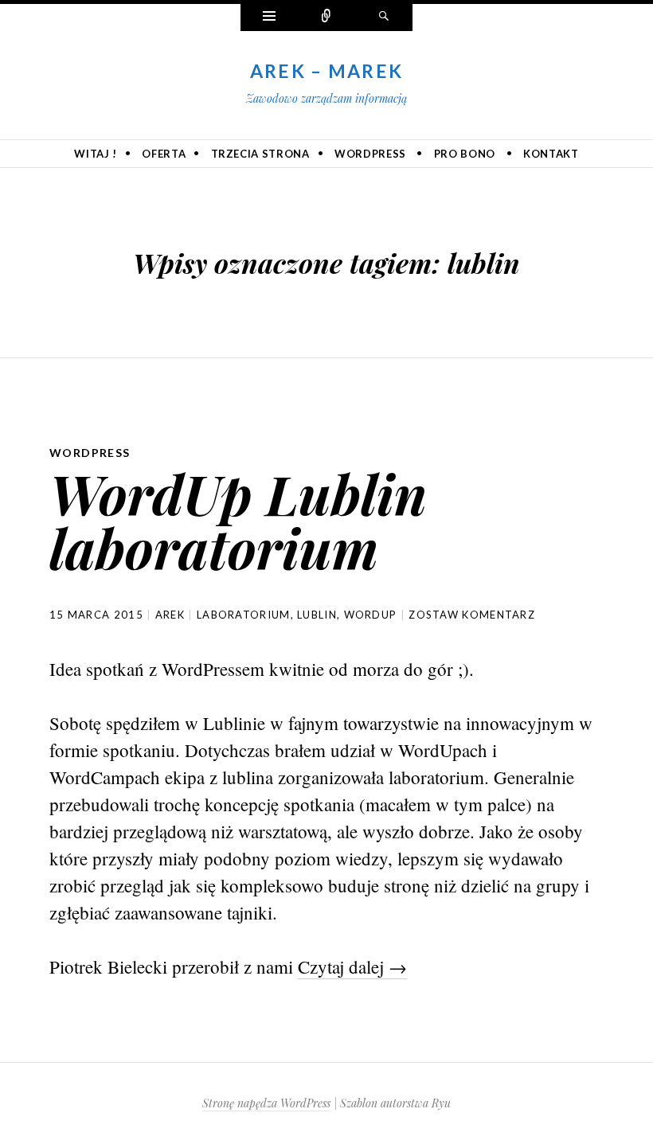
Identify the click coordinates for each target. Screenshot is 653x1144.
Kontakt (551, 153)
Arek (170, 614)
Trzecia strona (260, 153)
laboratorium (244, 614)
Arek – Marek (327, 71)
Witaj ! (95, 153)
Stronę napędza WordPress (266, 1103)
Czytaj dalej (352, 966)
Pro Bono (464, 153)
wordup (370, 614)
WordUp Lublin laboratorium (238, 520)
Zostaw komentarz (472, 614)
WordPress (370, 153)
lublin (317, 614)
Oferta (164, 153)
